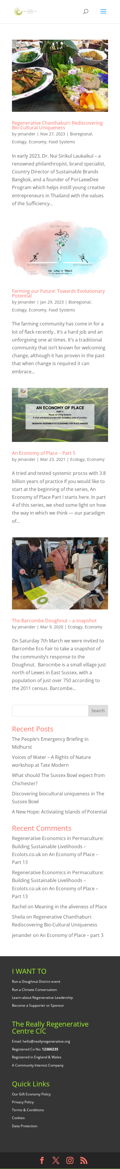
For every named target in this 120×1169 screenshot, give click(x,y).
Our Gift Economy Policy (31, 1094)
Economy (37, 141)
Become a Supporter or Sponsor (38, 1005)
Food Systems (62, 141)
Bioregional (81, 134)
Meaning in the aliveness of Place (71, 906)
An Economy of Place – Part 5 (43, 453)
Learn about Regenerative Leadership (42, 997)
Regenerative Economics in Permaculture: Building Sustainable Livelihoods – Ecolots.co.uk (58, 846)
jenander (27, 134)
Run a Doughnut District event (36, 981)
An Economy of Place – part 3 (71, 935)
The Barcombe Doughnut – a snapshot (54, 620)
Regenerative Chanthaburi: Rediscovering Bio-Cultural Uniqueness (57, 125)
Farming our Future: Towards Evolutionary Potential (58, 293)
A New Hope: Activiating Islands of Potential (59, 812)
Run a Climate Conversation (34, 989)
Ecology (19, 141)
